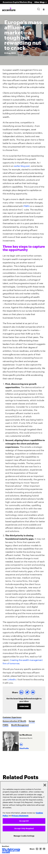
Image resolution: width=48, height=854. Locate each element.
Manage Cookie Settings (24, 835)
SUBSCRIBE (24, 706)
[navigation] (43, 9)
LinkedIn (11, 679)
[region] (24, 812)
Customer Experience (12, 717)
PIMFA (26, 205)
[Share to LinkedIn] (22, 692)
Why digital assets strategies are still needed (11, 850)
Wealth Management (20, 725)
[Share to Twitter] (27, 692)
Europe (32, 721)
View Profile (24, 748)
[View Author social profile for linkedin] (21, 743)
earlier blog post (22, 165)
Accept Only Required (24, 828)
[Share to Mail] (33, 692)
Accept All (24, 820)
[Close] (45, 784)
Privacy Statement (20, 815)
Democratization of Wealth (14, 721)
